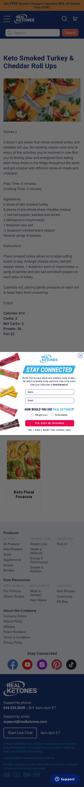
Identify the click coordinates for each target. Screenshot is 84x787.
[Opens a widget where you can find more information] (65, 779)
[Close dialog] (80, 355)
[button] (50, 430)
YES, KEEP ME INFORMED (49, 423)
